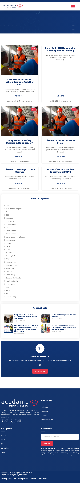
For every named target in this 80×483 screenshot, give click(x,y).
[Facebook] (2, 421)
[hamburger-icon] (73, 6)
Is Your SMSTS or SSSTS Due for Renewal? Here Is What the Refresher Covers (64, 327)
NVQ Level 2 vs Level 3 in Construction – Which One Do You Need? (25, 317)
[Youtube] (11, 421)
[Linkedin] (20, 421)
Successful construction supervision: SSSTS (60, 170)
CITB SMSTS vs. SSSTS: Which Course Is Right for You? (20, 82)
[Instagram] (15, 421)
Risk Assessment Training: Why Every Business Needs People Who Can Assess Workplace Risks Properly (26, 328)
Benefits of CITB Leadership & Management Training (60, 49)
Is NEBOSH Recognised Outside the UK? (64, 316)
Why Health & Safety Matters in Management (19, 141)
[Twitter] (7, 421)
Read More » (19, 96)
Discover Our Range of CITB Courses (20, 170)
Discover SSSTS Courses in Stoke (60, 141)
